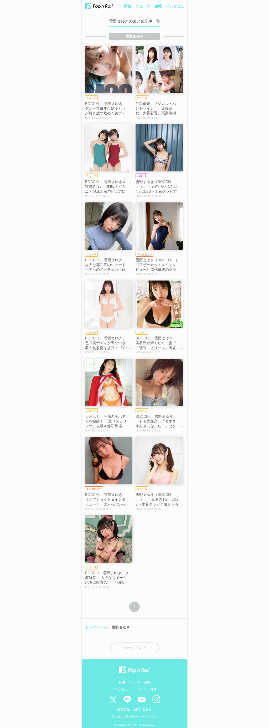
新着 (127, 6)
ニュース (143, 6)
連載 (158, 6)
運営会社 (123, 709)
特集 (153, 689)
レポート (140, 689)
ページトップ (134, 648)
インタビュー (177, 6)
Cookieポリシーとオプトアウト (134, 717)
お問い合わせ (142, 709)
